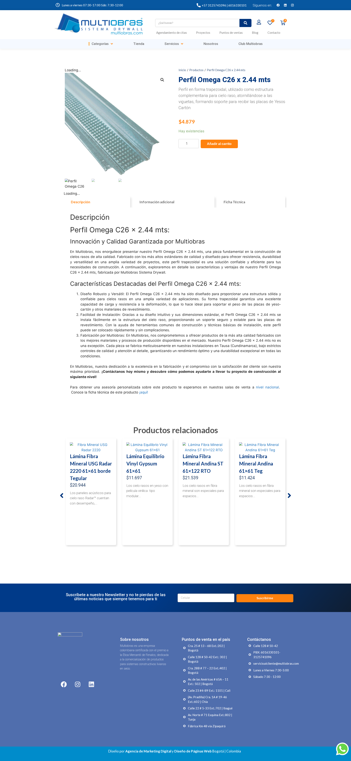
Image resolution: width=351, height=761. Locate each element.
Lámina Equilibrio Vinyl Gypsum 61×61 (145, 463)
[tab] (97, 202)
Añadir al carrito (219, 144)
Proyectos (203, 32)
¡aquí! (143, 392)
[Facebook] (278, 5)
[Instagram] (292, 5)
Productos (196, 70)
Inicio (182, 70)
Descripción (80, 202)
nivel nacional (267, 387)
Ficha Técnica (234, 202)
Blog (255, 32)
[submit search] (245, 23)
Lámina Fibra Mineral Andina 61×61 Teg (256, 463)
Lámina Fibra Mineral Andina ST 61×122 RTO (203, 463)
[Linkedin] (285, 5)
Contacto (274, 32)
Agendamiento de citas (171, 32)
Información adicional (156, 202)
